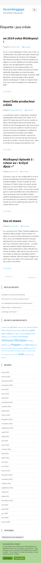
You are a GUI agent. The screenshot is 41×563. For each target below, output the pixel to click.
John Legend (15, 334)
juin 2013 (5, 441)
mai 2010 (5, 505)
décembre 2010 (7, 500)
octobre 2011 (6, 483)
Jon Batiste (22, 334)
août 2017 (5, 398)
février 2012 (6, 471)
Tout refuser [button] (7, 558)
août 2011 (5, 492)
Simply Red (10, 351)
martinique (23, 336)
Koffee (33, 334)
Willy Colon (14, 354)
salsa (26, 348)
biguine (13, 327)
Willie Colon (8, 354)
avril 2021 (5, 389)
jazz (33, 330)
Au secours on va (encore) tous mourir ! (15, 299)
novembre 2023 (7, 385)
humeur (27, 330)
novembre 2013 (7, 423)
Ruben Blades (20, 348)
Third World (17, 351)
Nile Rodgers (30, 341)
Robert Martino (12, 348)
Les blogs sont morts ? (9, 312)
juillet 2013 (5, 436)
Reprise (23, 345)
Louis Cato (9, 337)
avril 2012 (5, 466)
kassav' (28, 333)
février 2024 (6, 377)
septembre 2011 (7, 488)
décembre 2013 (7, 419)
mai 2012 (5, 462)
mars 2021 (5, 394)
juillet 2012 (5, 458)
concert (29, 327)
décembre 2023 (7, 381)
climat (24, 327)
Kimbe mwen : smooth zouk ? (12, 307)
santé (34, 348)
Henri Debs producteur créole (19, 103)
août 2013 (5, 432)
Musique (20, 340)
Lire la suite (7, 92)
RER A (36, 345)
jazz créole (7, 333)
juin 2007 (5, 513)
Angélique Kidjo (6, 327)
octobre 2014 (6, 406)
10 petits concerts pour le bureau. (13, 295)
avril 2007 (5, 517)
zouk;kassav (27, 354)
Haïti (22, 330)
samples (31, 348)
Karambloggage (13, 9)
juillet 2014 (5, 411)
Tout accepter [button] (19, 558)
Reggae (15, 344)
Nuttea (4, 345)
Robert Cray (5, 348)
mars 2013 (5, 445)
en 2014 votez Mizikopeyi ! (20, 40)
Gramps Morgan (16, 330)
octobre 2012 (6, 449)
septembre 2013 (7, 428)
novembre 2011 (7, 479)
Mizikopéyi (8, 340)
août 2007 (5, 509)
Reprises (29, 344)
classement (20, 327)
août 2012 (5, 453)
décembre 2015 (7, 402)
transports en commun (26, 351)
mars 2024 (5, 372)
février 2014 (6, 415)
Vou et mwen (12, 221)
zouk (21, 354)
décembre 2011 (7, 475)
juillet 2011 (5, 496)
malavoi (15, 337)
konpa (4, 337)
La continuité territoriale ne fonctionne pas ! (17, 303)
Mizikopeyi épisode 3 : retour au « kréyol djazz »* (18, 162)
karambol (27, 47)
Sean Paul (4, 351)
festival (9, 330)
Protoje (9, 345)
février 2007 (6, 522)
